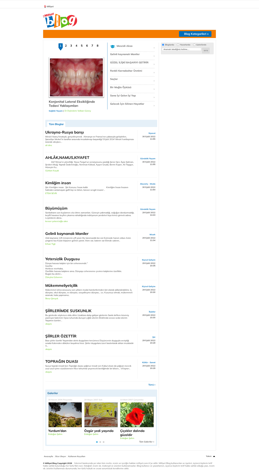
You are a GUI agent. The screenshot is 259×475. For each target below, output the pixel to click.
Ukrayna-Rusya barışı (64, 132)
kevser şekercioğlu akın (56, 221)
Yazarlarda (185, 45)
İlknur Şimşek (51, 298)
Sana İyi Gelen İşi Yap (123, 95)
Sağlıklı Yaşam (56, 111)
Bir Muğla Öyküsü (120, 87)
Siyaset (152, 133)
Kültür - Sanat (148, 362)
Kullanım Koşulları (76, 456)
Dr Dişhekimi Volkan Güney (77, 110)
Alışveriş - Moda (147, 184)
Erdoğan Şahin (55, 434)
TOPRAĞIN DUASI (61, 361)
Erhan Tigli (50, 244)
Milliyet (50, 6)
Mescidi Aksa (124, 46)
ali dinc (48, 145)
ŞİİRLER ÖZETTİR (60, 336)
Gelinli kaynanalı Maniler (125, 54)
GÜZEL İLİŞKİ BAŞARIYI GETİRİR (129, 62)
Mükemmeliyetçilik (61, 285)
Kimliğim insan (58, 182)
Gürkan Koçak (52, 170)
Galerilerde (201, 45)
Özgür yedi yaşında (98, 431)
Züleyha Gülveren (53, 277)
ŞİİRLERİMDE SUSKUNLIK (68, 310)
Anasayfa (48, 456)
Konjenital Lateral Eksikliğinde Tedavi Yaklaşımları (72, 104)
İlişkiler (152, 312)
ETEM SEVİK (51, 193)
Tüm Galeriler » (146, 441)
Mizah (152, 234)
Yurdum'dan (57, 431)
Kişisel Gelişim (148, 260)
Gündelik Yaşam (147, 158)
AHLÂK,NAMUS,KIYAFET (67, 157)
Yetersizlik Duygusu (62, 258)
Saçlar (114, 79)
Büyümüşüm (56, 208)
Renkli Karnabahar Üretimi (126, 70)
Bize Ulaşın (60, 456)
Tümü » (151, 384)
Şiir (153, 337)
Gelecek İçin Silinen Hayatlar (127, 103)
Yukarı (209, 456)
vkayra (48, 323)
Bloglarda (169, 45)
